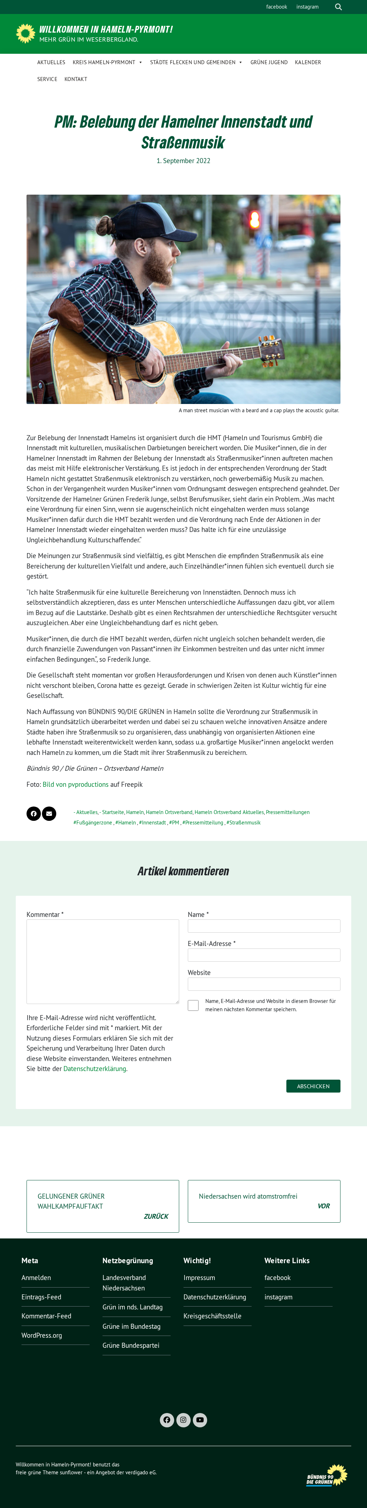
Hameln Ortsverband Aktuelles (229, 812)
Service (47, 79)
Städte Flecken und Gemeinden (192, 62)
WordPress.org (42, 1335)
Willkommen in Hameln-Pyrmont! (106, 29)
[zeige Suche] (338, 7)
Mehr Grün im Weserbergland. (88, 39)
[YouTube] (200, 1420)
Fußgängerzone (94, 822)
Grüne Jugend (269, 62)
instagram (307, 6)
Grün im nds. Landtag (133, 1307)
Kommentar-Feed (46, 1316)
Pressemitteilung (204, 822)
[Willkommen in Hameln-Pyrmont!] (27, 33)
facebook (276, 6)
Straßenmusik (245, 822)
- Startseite (111, 812)
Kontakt (76, 79)
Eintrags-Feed (41, 1297)
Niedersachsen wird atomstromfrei (264, 1201)
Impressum (199, 1277)
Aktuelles (51, 62)
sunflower (71, 1472)
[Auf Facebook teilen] (34, 814)
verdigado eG (140, 1472)
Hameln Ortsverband (169, 812)
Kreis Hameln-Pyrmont (104, 62)
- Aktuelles (85, 812)
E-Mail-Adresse (212, 943)
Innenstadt (154, 822)
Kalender (308, 62)
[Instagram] (183, 1420)
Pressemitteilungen (288, 812)
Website (199, 972)
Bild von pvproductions (76, 784)
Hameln (135, 812)
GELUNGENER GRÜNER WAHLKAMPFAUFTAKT (103, 1206)
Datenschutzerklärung (94, 1068)
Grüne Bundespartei (131, 1345)
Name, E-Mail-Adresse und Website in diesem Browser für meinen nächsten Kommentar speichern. (270, 1005)
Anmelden (36, 1277)
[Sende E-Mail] (49, 814)
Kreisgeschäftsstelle (213, 1316)
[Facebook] (167, 1420)
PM (175, 822)
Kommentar (45, 914)
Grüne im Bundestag (132, 1326)
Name (198, 914)
